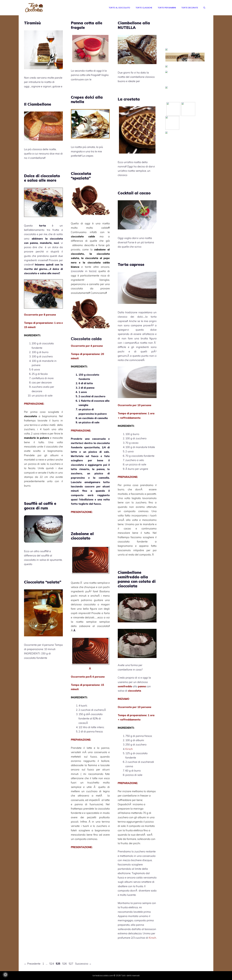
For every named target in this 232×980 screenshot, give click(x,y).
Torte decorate (189, 7)
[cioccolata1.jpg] (90, 664)
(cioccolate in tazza (83, 271)
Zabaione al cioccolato (82, 536)
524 (52, 963)
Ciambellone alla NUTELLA (134, 25)
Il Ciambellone (37, 104)
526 (64, 963)
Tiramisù (32, 23)
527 (71, 963)
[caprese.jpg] (137, 397)
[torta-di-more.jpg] (43, 294)
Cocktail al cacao (134, 193)
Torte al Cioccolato (119, 7)
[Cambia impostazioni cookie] (5, 974)
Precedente (32, 963)
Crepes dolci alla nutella (87, 99)
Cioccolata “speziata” (81, 175)
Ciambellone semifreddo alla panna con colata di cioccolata (137, 579)
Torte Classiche (143, 7)
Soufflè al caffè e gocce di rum (40, 505)
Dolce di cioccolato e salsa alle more (42, 178)
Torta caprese (131, 264)
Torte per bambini (167, 7)
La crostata (129, 99)
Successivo (83, 963)
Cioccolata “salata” (42, 582)
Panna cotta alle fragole (86, 25)
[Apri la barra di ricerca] (204, 8)
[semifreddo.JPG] (137, 657)
